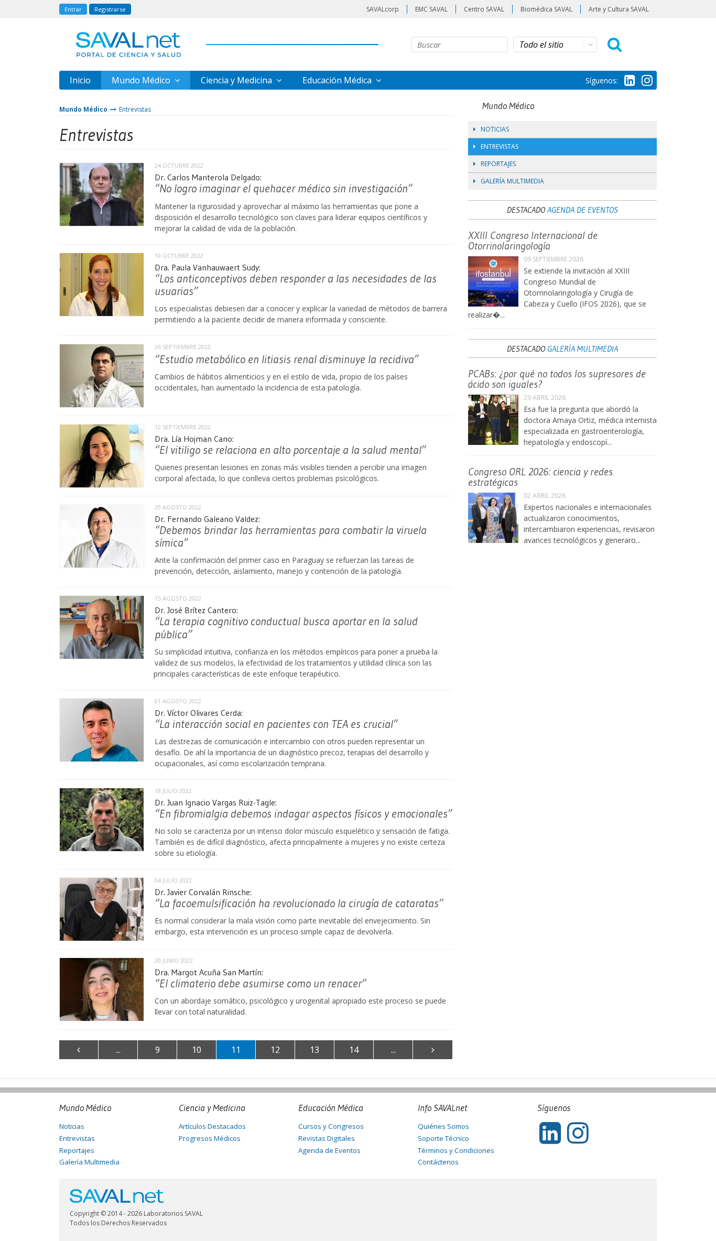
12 (275, 1050)
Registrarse (110, 9)
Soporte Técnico (443, 1138)
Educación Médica (338, 80)
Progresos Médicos (210, 1138)
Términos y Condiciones (456, 1150)
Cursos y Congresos (331, 1126)
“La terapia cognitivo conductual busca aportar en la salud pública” (286, 627)
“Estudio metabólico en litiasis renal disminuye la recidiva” (287, 359)
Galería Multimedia (512, 181)
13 (314, 1050)
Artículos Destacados (212, 1126)
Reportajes (498, 163)
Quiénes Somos (443, 1126)
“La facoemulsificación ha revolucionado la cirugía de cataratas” (299, 903)
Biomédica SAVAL (546, 9)
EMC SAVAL (431, 9)
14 (354, 1050)
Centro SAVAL (484, 9)
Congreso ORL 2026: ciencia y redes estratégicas (540, 476)
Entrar (73, 9)
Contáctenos (438, 1162)
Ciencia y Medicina (237, 80)
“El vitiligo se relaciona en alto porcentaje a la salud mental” (290, 450)
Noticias (495, 129)
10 (196, 1050)
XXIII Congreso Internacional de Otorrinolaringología (533, 240)
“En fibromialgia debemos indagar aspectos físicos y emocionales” (303, 814)
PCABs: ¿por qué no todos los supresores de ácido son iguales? (557, 378)
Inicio (80, 80)
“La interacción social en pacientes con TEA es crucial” (276, 724)
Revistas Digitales (326, 1138)
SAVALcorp (382, 9)
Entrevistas (135, 109)
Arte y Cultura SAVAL (619, 9)
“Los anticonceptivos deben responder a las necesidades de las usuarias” (296, 284)
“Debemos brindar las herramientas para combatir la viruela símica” (291, 536)
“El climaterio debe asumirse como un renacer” (260, 983)
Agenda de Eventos (582, 209)
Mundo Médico (142, 80)
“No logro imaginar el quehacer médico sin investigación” (284, 188)
